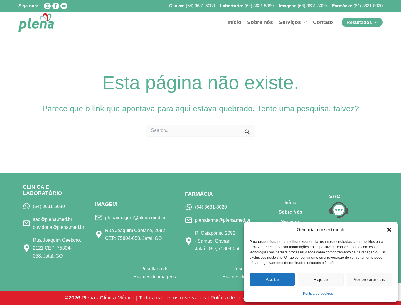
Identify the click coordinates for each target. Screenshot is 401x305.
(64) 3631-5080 (200, 5)
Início (290, 202)
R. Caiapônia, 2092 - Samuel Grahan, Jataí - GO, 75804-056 (218, 240)
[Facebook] (55, 6)
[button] (389, 230)
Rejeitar (321, 279)
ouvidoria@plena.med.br (58, 227)
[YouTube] (63, 6)
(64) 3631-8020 (312, 5)
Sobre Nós (290, 211)
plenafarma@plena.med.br (222, 220)
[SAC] (339, 210)
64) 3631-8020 (369, 5)
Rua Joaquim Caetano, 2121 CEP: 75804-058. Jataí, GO (57, 247)
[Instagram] (47, 6)
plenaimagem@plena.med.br (135, 217)
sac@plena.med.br (52, 219)
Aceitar (272, 279)
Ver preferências (369, 279)
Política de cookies (318, 294)
